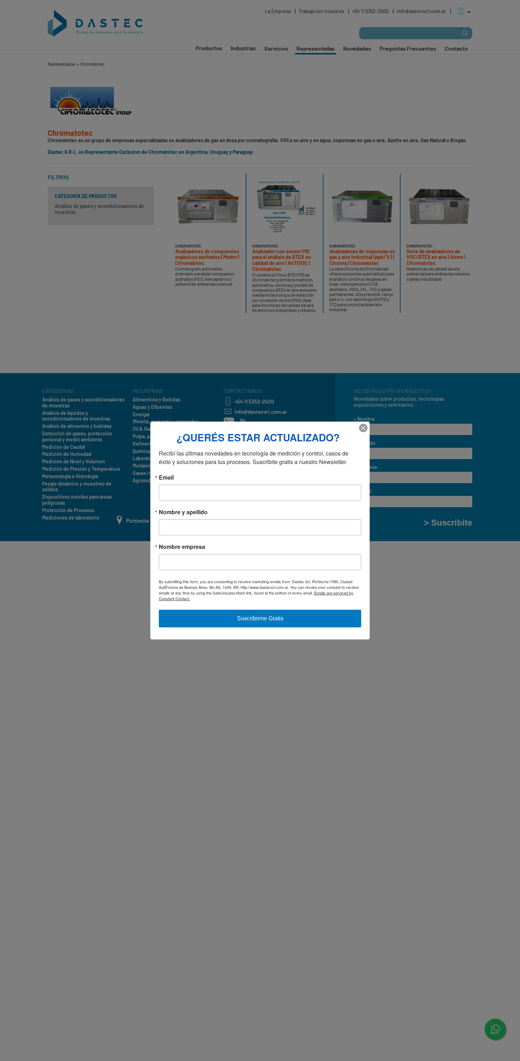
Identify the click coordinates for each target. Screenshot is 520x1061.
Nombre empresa (182, 547)
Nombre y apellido (183, 512)
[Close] (363, 428)
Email (166, 477)
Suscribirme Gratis (260, 618)
